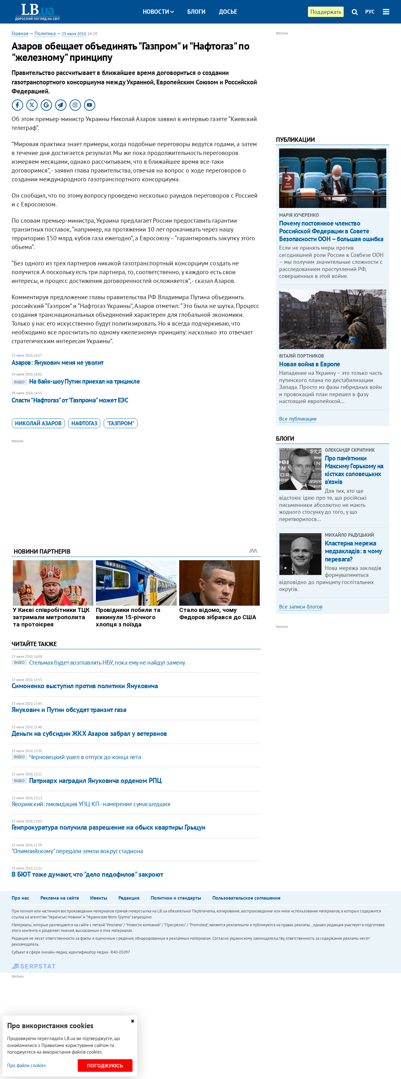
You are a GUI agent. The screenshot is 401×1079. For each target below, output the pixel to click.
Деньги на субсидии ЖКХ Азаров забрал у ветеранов (89, 733)
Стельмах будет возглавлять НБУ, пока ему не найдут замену (99, 662)
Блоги (196, 11)
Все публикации (297, 418)
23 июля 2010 (74, 33)
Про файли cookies (26, 1065)
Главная (20, 33)
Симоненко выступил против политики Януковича (85, 685)
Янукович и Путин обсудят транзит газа (69, 709)
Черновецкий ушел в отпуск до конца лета (77, 757)
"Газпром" (120, 423)
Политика (45, 33)
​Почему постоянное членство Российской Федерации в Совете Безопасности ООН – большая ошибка (331, 231)
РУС (370, 11)
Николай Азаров (38, 423)
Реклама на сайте (59, 898)
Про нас (20, 898)
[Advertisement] (136, 489)
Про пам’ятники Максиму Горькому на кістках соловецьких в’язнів (354, 470)
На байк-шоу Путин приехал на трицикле (77, 381)
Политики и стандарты (176, 898)
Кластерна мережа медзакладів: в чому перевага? (353, 551)
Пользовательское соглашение (246, 898)
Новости (156, 11)
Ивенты (98, 898)
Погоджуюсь (105, 1065)
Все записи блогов (300, 606)
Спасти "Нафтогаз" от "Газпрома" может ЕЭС (70, 400)
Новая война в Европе (309, 364)
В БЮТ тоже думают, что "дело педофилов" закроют (87, 874)
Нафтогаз (84, 423)
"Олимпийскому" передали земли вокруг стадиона (77, 851)
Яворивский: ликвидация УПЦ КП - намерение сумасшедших (91, 804)
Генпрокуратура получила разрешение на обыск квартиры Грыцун (109, 827)
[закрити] (132, 1021)
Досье (228, 11)
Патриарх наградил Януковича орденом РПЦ (88, 780)
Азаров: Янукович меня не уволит (58, 362)
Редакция (128, 898)
